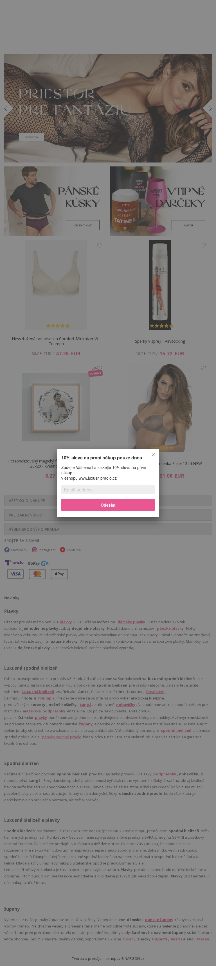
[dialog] (108, 483)
